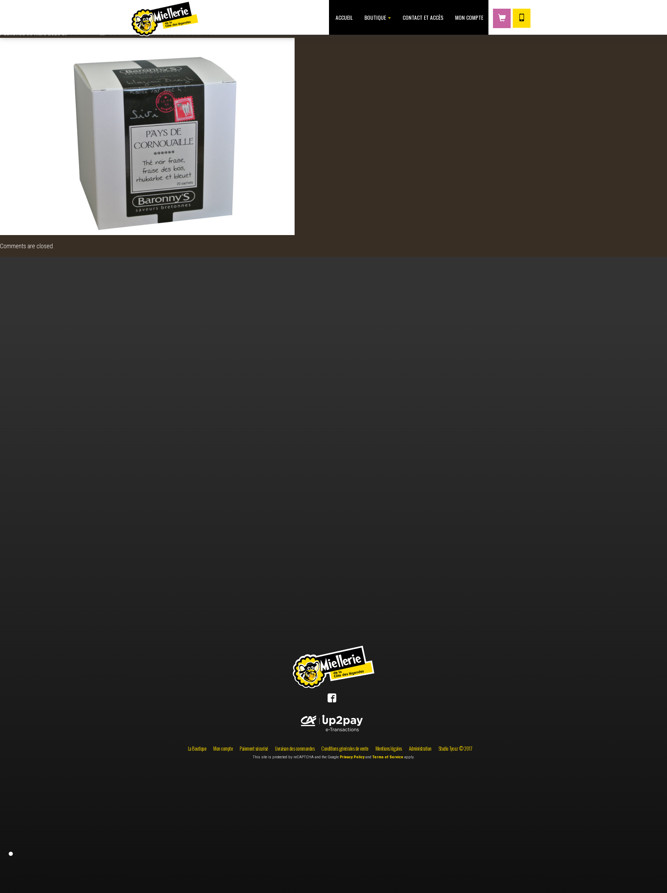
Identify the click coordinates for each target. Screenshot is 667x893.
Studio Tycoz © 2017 (455, 748)
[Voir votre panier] (502, 18)
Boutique (375, 17)
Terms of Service (387, 756)
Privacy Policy (352, 756)
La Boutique (197, 748)
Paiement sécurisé (254, 748)
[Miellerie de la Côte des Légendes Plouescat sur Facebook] (332, 699)
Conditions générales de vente (345, 748)
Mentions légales (389, 748)
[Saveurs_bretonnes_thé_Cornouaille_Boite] (147, 135)
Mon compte (468, 17)
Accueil (343, 17)
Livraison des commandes (295, 748)
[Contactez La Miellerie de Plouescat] (521, 18)
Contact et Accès (422, 17)
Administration (420, 748)
